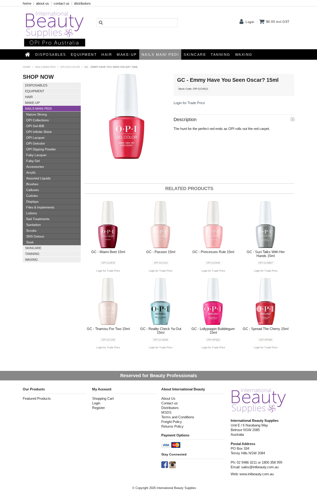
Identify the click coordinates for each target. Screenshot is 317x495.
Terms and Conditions (177, 417)
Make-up (127, 54)
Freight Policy (171, 422)
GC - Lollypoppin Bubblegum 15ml (213, 331)
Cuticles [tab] (32, 196)
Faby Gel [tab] (33, 161)
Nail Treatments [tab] (37, 219)
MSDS (166, 412)
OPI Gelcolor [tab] (35, 143)
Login (250, 21)
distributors (82, 3)
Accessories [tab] (35, 166)
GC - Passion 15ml (160, 252)
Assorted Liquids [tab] (38, 178)
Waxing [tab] (31, 259)
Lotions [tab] (31, 213)
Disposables (50, 54)
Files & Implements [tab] (40, 207)
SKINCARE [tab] (33, 248)
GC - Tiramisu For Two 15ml (108, 329)
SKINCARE (195, 54)
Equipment (84, 54)
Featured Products (37, 398)
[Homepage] (259, 400)
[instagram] (172, 464)
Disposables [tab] (36, 85)
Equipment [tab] (34, 91)
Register (98, 408)
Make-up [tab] (32, 103)
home (27, 3)
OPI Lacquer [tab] (35, 137)
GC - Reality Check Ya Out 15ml (160, 331)
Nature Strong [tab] (36, 114)
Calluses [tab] (32, 190)
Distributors (170, 408)
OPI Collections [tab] (37, 120)
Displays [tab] (32, 201)
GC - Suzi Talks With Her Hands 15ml (266, 254)
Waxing (243, 54)
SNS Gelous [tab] (35, 236)
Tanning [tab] (32, 254)
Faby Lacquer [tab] (36, 155)
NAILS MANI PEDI (160, 54)
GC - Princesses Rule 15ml (213, 252)
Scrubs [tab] (31, 230)
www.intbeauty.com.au (256, 474)
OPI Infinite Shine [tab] (39, 132)
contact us (61, 3)
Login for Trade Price (189, 103)
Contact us (169, 403)
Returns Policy (172, 426)
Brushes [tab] (32, 184)
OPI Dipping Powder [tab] (41, 149)
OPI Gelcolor (70, 67)
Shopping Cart (103, 398)
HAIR (106, 54)
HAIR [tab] (29, 97)
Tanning (220, 54)
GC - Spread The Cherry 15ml (265, 329)
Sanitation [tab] (33, 225)
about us (42, 3)
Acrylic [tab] (31, 172)
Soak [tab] (30, 242)
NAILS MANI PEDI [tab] (38, 108)
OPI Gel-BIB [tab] (35, 126)
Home (28, 54)
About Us (168, 398)
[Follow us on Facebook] (164, 464)
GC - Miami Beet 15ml (108, 252)
